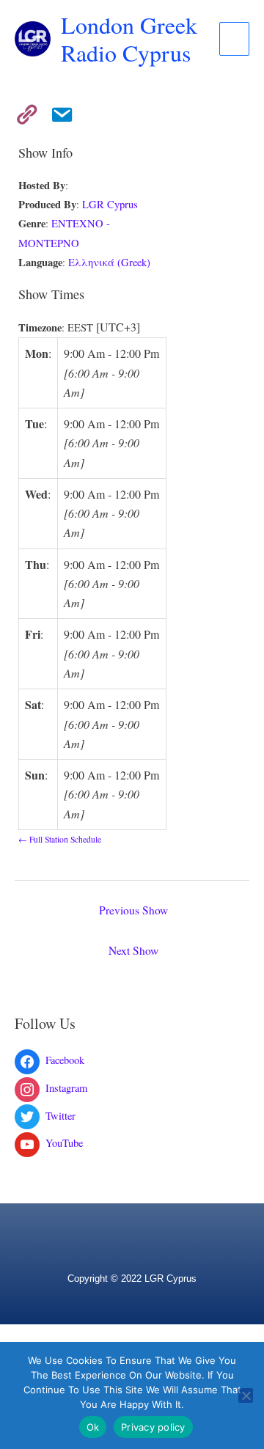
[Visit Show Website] (22, 112)
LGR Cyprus (110, 204)
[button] (132, 1225)
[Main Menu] (234, 39)
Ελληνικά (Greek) (109, 262)
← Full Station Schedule (59, 839)
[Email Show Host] (57, 112)
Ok (93, 1427)
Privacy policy (153, 1427)
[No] (245, 1395)
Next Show (133, 950)
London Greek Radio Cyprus (129, 38)
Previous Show (133, 910)
